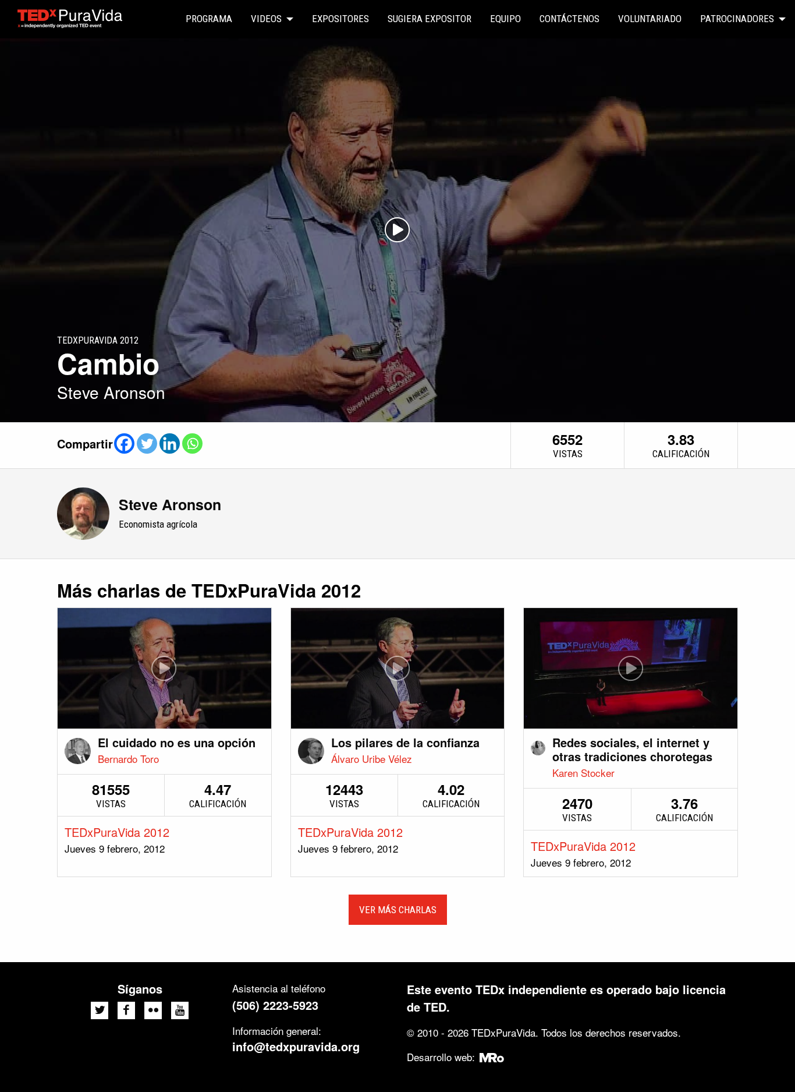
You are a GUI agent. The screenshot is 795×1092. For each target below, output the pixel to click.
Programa (209, 18)
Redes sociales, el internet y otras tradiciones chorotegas (632, 749)
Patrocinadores (737, 18)
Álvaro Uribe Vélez (371, 758)
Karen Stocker (583, 772)
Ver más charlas (397, 910)
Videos (266, 18)
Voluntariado (650, 18)
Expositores (340, 18)
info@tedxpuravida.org (296, 1046)
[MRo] (492, 1056)
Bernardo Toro (128, 758)
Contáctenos (569, 18)
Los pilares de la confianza (405, 742)
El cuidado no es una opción (176, 742)
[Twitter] (147, 443)
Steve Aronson (170, 504)
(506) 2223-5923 (275, 1004)
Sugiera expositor (429, 18)
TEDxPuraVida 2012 (117, 832)
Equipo (505, 18)
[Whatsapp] (192, 443)
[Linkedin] (169, 443)
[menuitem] (209, 19)
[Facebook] (124, 443)
